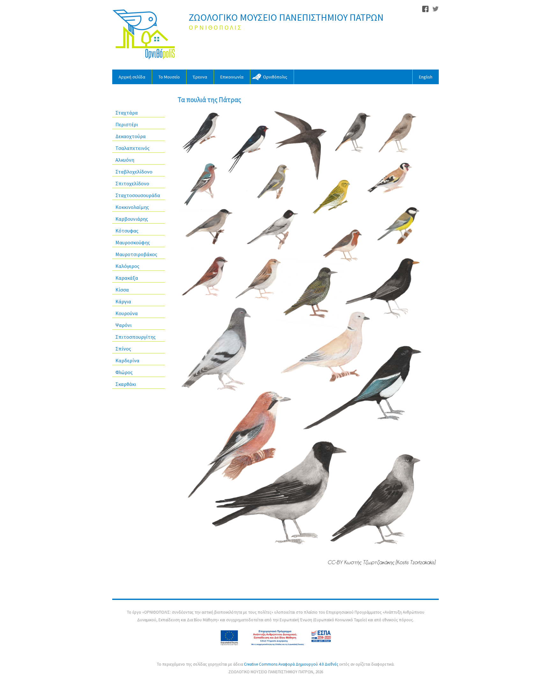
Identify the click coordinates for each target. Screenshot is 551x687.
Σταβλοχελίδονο (133, 171)
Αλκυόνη (124, 160)
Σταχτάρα (126, 112)
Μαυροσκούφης (132, 242)
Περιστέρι (126, 124)
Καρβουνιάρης (131, 219)
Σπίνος (123, 348)
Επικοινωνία (232, 77)
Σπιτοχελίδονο (132, 183)
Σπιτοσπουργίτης (135, 337)
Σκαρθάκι (125, 384)
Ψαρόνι (123, 325)
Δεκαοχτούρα (130, 136)
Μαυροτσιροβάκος (136, 254)
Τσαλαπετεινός (132, 148)
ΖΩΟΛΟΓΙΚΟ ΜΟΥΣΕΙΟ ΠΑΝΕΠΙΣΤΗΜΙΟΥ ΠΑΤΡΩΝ (286, 17)
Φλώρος (124, 372)
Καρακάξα (126, 278)
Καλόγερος (127, 266)
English (425, 77)
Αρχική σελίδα (132, 77)
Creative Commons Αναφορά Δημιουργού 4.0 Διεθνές (291, 664)
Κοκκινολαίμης (132, 207)
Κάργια (123, 301)
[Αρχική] (144, 34)
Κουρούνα (126, 313)
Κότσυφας (126, 230)
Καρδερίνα (127, 360)
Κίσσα (122, 289)
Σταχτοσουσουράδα (137, 195)
